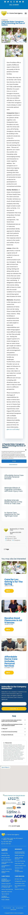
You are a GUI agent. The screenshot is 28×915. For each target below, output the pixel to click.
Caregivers (4, 20)
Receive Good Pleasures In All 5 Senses (13, 620)
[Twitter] (8, 1)
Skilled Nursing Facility (5, 872)
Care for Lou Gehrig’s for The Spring (13, 582)
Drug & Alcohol (5, 857)
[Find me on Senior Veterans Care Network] (14, 795)
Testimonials (13, 909)
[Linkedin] (23, 1)
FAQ (13, 908)
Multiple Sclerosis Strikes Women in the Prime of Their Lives (13, 502)
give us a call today (13, 429)
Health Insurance (19, 855)
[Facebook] (5, 1)
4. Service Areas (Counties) (9, 731)
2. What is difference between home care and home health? (11, 725)
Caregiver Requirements (5, 896)
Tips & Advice (5, 894)
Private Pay (4, 853)
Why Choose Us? (7, 908)
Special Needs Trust (20, 865)
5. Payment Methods (7, 735)
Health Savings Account (19, 858)
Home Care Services (7, 889)
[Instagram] (14, 1)
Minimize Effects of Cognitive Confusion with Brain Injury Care (13, 489)
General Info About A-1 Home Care (6, 886)
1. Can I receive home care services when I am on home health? (11, 720)
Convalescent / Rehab (5, 866)
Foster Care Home (6, 869)
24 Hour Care (18, 879)
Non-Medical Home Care (20, 886)
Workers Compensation (19, 870)
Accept (14, 461)
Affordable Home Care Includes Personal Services (13, 477)
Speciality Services (6, 891)
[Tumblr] (11, 1)
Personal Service (19, 889)
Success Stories (19, 908)
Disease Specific (6, 883)
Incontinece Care (20, 883)
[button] (26, 450)
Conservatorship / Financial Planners (20, 852)
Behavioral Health (6, 860)
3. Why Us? (4, 728)
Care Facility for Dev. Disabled (7, 862)
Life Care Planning (20, 861)
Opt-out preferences (13, 464)
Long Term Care (19, 863)
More (8, 591)
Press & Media (5, 899)
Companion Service (20, 881)
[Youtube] (20, 1)
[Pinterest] (17, 1)
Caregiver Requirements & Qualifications (6, 880)
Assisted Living (5, 855)
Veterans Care (19, 868)
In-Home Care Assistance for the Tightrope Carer (11, 514)
